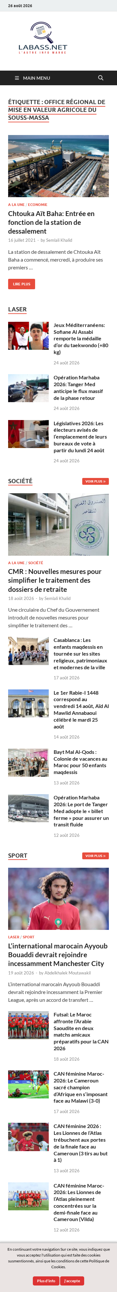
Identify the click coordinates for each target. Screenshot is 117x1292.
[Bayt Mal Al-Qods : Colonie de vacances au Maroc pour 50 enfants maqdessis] (28, 752)
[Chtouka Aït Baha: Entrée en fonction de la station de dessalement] (58, 166)
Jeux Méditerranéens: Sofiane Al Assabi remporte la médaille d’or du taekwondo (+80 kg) (81, 338)
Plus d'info (46, 1280)
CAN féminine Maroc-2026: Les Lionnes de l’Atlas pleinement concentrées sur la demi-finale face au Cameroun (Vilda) (79, 1202)
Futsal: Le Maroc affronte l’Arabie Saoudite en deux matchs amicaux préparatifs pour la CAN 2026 (81, 1031)
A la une (16, 204)
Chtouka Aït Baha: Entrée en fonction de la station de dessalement (51, 222)
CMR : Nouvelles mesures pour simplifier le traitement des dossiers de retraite (55, 580)
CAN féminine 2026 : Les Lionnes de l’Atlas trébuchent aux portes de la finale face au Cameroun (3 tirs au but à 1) (81, 1143)
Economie (37, 204)
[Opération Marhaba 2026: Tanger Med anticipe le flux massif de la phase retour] (28, 378)
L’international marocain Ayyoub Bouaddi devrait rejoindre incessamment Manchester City (58, 955)
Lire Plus (19, 282)
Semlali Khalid (59, 240)
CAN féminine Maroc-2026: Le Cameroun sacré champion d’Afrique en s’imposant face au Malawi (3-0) (81, 1087)
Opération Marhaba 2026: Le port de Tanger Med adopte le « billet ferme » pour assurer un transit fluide (81, 810)
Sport (28, 937)
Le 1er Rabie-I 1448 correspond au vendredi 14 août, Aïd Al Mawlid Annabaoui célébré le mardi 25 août (81, 709)
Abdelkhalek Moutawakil (68, 972)
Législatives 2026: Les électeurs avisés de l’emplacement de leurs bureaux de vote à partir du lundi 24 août (80, 436)
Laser (13, 937)
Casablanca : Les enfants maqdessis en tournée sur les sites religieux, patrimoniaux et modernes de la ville (80, 653)
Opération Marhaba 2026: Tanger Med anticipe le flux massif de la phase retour (78, 387)
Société (35, 563)
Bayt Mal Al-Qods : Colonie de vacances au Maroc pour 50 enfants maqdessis (80, 762)
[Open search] (101, 78)
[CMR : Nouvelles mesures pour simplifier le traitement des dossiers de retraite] (58, 497)
